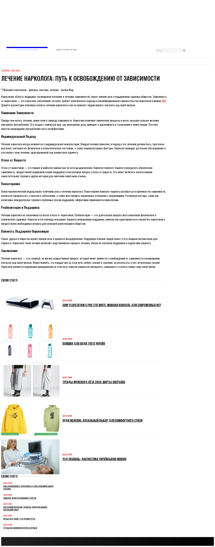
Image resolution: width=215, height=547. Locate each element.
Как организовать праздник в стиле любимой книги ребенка (28, 487)
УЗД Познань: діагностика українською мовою (94, 459)
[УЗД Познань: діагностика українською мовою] (30, 456)
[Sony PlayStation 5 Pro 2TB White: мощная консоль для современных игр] (30, 302)
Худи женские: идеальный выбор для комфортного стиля (102, 420)
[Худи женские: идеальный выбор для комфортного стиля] (30, 418)
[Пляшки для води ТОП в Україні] (30, 341)
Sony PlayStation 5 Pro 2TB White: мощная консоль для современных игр (111, 305)
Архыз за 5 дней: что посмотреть (19, 518)
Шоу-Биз (15, 70)
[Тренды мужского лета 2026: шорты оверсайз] (30, 379)
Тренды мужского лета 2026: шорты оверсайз (93, 382)
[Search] (184, 50)
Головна (5, 70)
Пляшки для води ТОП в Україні (83, 343)
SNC (164, 101)
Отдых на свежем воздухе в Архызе (20, 527)
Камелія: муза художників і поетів (19, 498)
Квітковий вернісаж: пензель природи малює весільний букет (25, 508)
